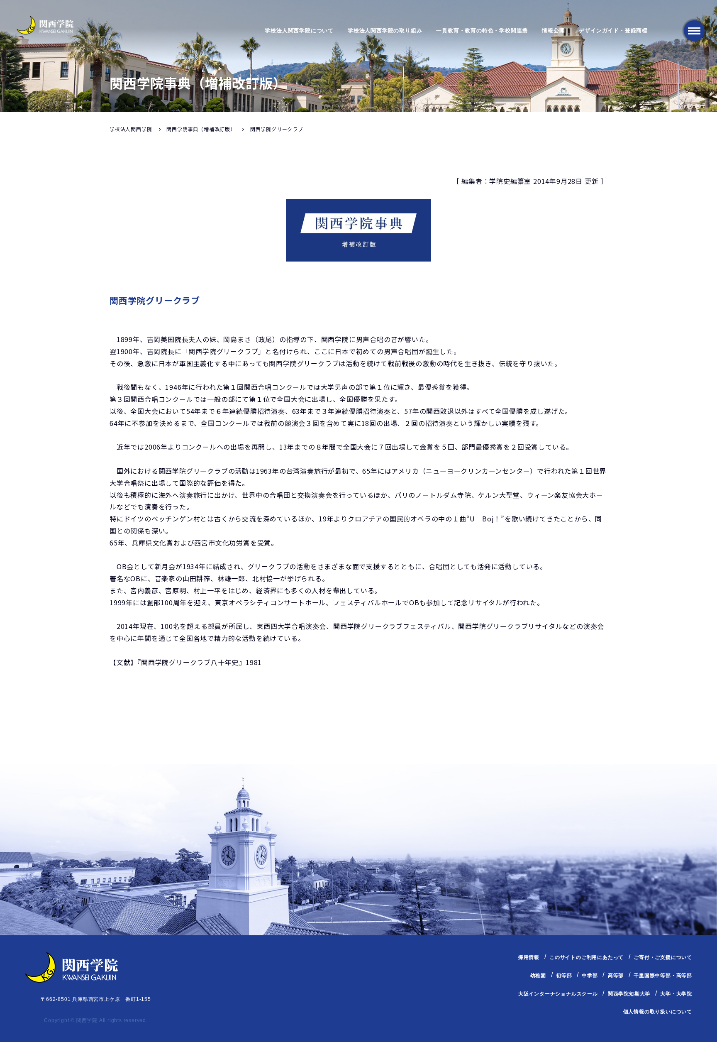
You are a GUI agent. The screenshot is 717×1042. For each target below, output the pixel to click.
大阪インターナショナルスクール (558, 994)
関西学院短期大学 (629, 994)
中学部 (590, 975)
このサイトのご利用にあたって (586, 957)
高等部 (616, 975)
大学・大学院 (676, 994)
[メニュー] (694, 30)
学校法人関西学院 (131, 128)
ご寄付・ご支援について (663, 957)
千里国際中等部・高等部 (663, 975)
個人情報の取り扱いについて (657, 1012)
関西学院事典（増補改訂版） (200, 128)
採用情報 (528, 957)
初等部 (564, 975)
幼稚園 (538, 975)
